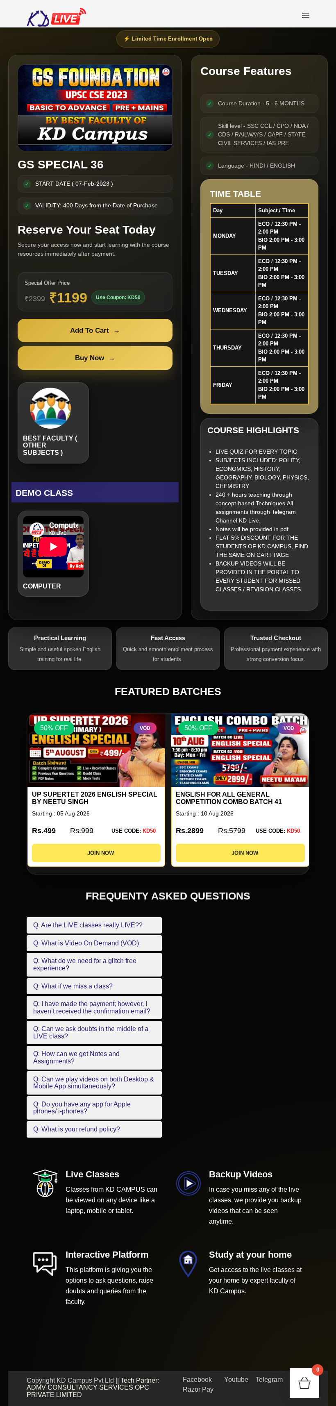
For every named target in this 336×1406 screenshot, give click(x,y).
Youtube (235, 1379)
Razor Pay (197, 1389)
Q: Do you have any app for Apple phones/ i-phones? (82, 1108)
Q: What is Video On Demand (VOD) (86, 943)
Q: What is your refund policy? (76, 1129)
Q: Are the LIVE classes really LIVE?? (88, 925)
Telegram (268, 1379)
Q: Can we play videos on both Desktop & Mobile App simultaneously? (93, 1083)
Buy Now (95, 358)
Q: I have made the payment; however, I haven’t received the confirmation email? (91, 1007)
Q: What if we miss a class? (73, 986)
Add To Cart (95, 330)
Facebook (196, 1379)
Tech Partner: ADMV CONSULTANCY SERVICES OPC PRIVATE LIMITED (93, 1387)
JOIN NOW (98, 853)
